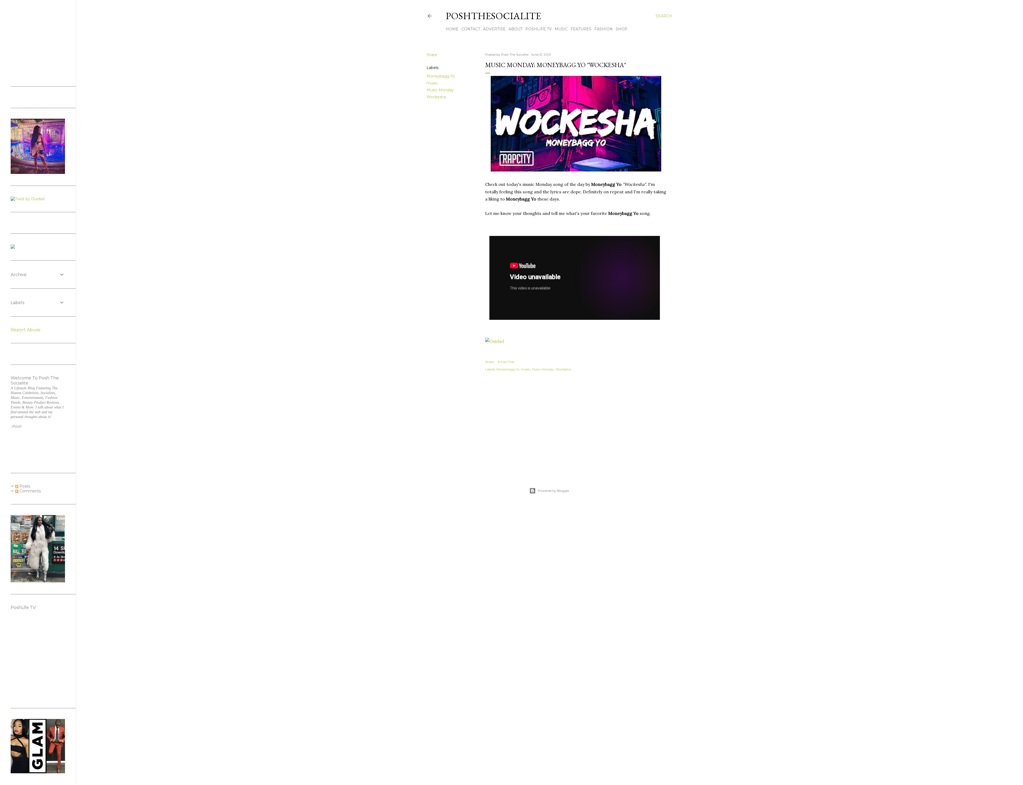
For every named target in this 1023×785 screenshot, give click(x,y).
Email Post (506, 362)
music (432, 83)
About (515, 29)
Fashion (603, 29)
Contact (470, 29)
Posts (24, 486)
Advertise (494, 29)
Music (561, 29)
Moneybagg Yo (441, 76)
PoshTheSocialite (493, 16)
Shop (621, 29)
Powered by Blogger (553, 491)
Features (581, 29)
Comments (29, 491)
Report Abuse (25, 329)
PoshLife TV (538, 29)
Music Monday (440, 90)
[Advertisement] (576, 423)
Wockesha (436, 97)
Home (452, 29)
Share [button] (432, 54)
